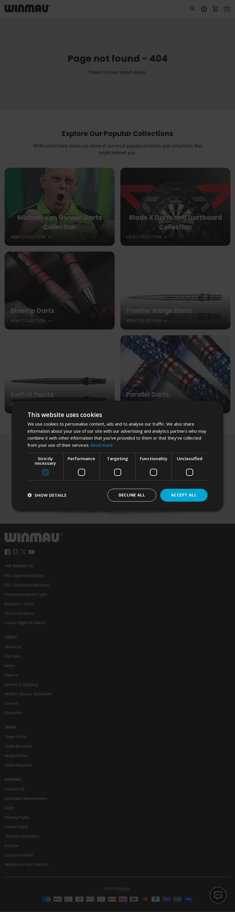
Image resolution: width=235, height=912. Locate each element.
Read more (102, 445)
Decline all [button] (132, 495)
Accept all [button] (184, 495)
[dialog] (117, 455)
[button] (47, 495)
